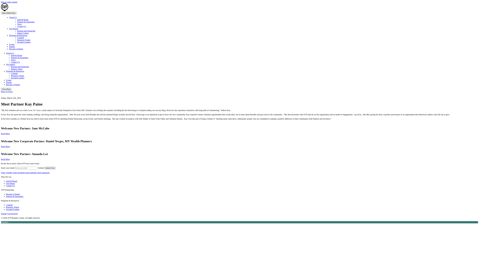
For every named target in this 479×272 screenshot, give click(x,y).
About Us (13, 17)
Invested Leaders (24, 42)
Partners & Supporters (26, 22)
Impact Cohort (23, 33)
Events (11, 44)
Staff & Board (22, 20)
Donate (12, 47)
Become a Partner (16, 49)
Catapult (20, 38)
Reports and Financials (26, 31)
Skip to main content (9, 2)
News (19, 24)
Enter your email (7, 168)
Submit (41, 168)
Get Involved (12, 214)
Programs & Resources (18, 35)
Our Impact (13, 29)
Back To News (7, 91)
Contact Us (21, 26)
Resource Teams (23, 40)
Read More (5, 134)
